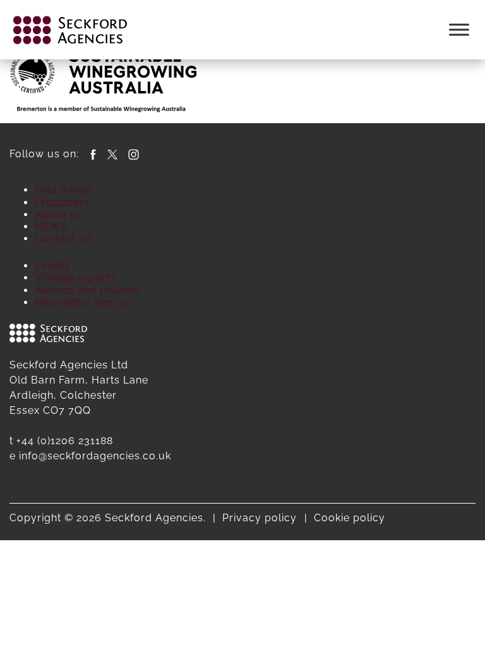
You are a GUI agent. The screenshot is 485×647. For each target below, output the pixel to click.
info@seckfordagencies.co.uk (95, 456)
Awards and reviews (87, 290)
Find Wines (63, 190)
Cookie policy (349, 518)
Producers (62, 203)
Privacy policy (259, 518)
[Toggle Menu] (459, 29)
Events (52, 266)
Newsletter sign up (84, 302)
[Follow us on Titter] (112, 154)
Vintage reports (75, 278)
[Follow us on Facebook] (93, 154)
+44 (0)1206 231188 (64, 441)
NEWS (51, 227)
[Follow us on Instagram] (133, 154)
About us (59, 215)
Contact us (63, 239)
